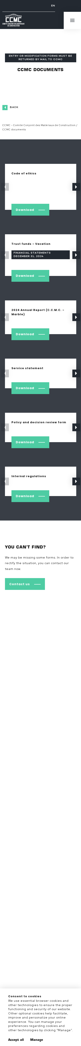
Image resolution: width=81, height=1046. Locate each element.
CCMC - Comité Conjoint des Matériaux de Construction (39, 125)
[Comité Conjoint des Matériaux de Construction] (13, 20)
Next (76, 187)
